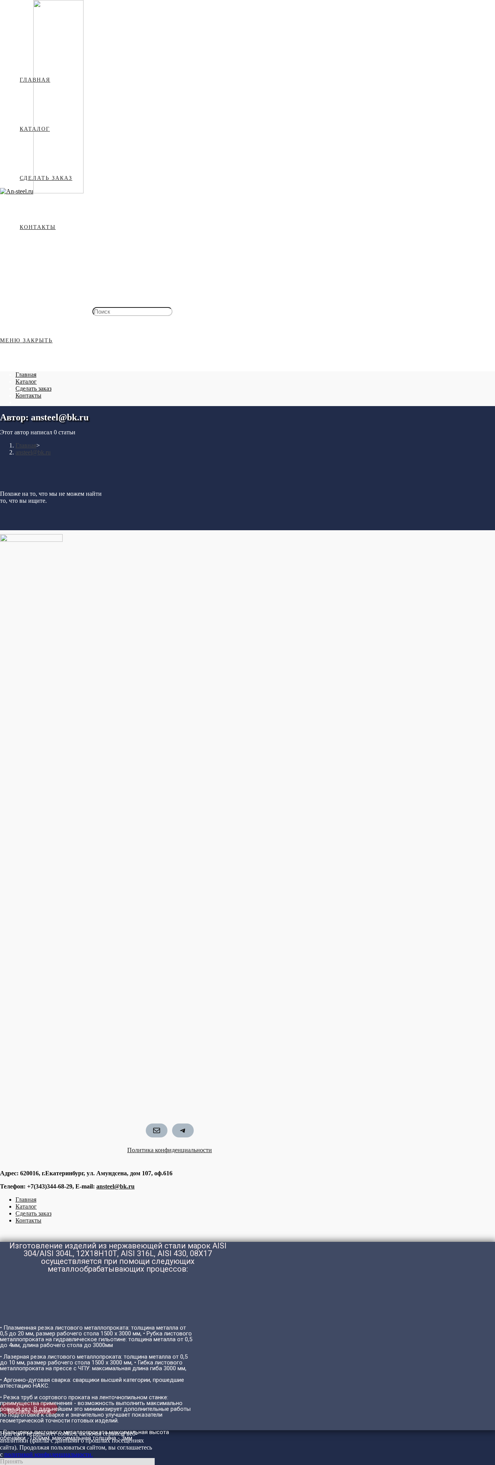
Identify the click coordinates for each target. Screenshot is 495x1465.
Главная (25, 374)
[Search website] (19, 276)
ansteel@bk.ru (115, 1186)
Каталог (26, 381)
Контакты (28, 395)
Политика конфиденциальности (169, 1150)
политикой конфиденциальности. (48, 1454)
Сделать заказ (33, 388)
